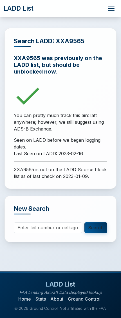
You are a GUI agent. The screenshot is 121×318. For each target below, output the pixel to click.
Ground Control (84, 299)
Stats (40, 299)
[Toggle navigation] (111, 8)
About (56, 299)
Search (96, 227)
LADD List (18, 8)
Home (24, 299)
